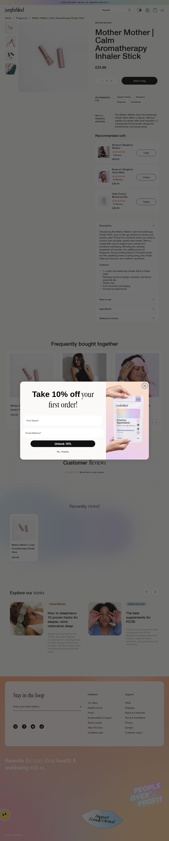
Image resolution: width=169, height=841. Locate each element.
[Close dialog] (145, 386)
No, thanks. (63, 451)
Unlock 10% (63, 444)
